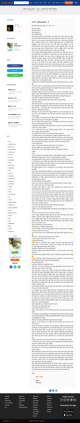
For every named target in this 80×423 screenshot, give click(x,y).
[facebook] (61, 400)
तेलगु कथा (49, 411)
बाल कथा (10, 155)
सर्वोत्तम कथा (21, 396)
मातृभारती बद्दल (36, 2)
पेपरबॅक (49, 2)
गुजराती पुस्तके (36, 400)
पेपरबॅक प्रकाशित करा (23, 407)
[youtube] (71, 400)
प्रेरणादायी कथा (12, 149)
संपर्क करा (62, 2)
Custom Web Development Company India (55, 421)
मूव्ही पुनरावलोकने (12, 202)
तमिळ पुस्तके (35, 405)
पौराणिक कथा (11, 205)
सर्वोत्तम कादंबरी (22, 398)
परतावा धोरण (7, 405)
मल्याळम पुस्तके (36, 411)
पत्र (9, 197)
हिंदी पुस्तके (35, 398)
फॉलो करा (19, 29)
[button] (27, 2)
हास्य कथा (10, 157)
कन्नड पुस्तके (35, 413)
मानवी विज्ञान (11, 184)
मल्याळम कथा (49, 407)
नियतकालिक (11, 160)
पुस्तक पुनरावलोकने (12, 207)
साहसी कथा (11, 181)
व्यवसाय (10, 215)
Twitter (16, 70)
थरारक (10, 210)
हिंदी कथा (49, 396)
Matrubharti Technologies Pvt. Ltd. (20, 421)
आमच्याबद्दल (7, 396)
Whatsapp (15, 75)
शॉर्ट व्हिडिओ (21, 405)
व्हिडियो (45, 2)
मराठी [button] (30, 3)
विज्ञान (9, 226)
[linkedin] (74, 400)
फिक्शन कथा (11, 147)
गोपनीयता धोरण (8, 400)
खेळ (9, 218)
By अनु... (16, 48)
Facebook (15, 65)
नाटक (9, 170)
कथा (9, 141)
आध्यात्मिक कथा (12, 144)
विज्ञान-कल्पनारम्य (12, 213)
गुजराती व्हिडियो (22, 400)
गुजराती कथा (49, 398)
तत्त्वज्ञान (10, 186)
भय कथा (10, 200)
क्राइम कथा (11, 231)
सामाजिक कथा (11, 178)
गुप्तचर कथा (11, 176)
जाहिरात (53, 2)
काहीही (10, 229)
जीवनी (9, 192)
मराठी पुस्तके (35, 403)
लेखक (20, 403)
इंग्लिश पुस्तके (35, 396)
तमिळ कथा (49, 409)
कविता (9, 163)
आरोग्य (9, 189)
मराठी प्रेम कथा (17, 50)
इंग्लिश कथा (49, 403)
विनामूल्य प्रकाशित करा (69, 3)
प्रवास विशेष (11, 165)
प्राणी (9, 221)
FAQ (6, 407)
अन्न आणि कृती (11, 194)
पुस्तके (40, 2)
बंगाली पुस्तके (35, 409)
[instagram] (65, 400)
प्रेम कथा (10, 173)
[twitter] (68, 400)
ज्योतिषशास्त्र (11, 223)
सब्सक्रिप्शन (58, 2)
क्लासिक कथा (11, 152)
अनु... (16, 25)
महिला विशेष (11, 168)
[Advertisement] (15, 281)
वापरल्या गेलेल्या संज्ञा (9, 403)
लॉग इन (76, 3)
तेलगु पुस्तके (35, 407)
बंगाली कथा (49, 405)
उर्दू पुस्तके (35, 416)
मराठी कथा (49, 400)
